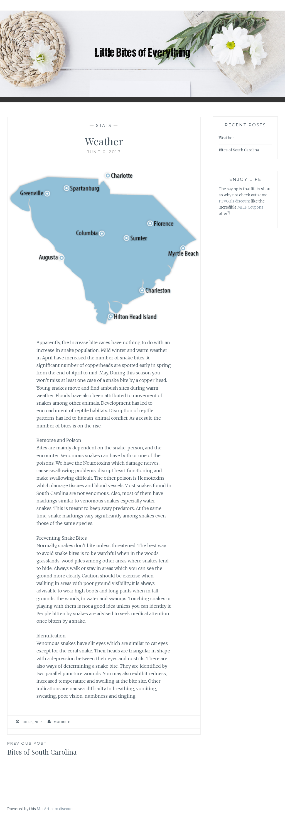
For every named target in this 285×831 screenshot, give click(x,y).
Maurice (61, 722)
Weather (226, 138)
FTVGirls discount (234, 201)
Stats (104, 125)
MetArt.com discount (55, 809)
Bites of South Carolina (42, 748)
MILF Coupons (250, 207)
